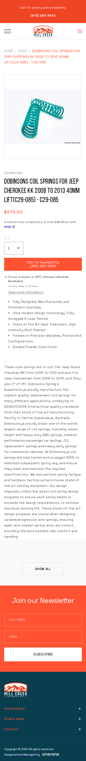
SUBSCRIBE (43, 654)
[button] (79, 31)
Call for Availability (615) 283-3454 (43, 264)
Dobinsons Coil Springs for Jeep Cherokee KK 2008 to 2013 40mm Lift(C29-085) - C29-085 (42, 56)
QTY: (7, 238)
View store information (26, 292)
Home (8, 51)
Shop (22, 51)
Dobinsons (13, 173)
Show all (43, 569)
